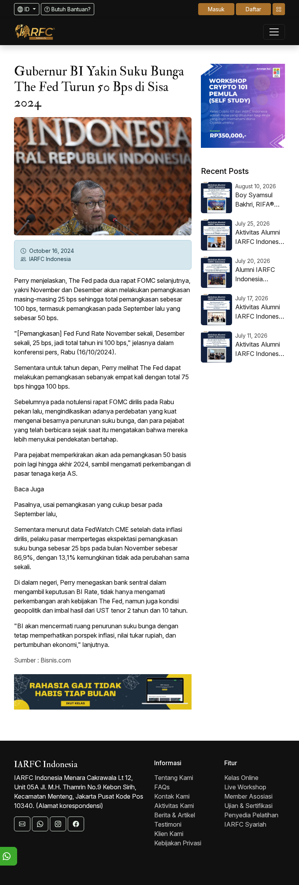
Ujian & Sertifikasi (248, 806)
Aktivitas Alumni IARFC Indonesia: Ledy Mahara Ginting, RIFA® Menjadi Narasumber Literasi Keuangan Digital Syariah (260, 237)
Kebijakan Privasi (177, 843)
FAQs (162, 787)
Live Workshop (245, 787)
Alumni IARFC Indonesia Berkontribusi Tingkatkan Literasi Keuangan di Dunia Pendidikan (260, 275)
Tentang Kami (173, 778)
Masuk (216, 9)
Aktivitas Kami (174, 806)
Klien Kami (168, 834)
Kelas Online (241, 778)
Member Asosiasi (248, 796)
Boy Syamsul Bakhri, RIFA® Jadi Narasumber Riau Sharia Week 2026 (260, 200)
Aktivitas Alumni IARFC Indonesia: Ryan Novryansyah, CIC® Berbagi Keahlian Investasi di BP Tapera (260, 312)
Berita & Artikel (174, 815)
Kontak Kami (172, 796)
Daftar (253, 9)
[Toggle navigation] (279, 9)
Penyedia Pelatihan (251, 815)
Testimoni (167, 824)
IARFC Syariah (245, 824)
